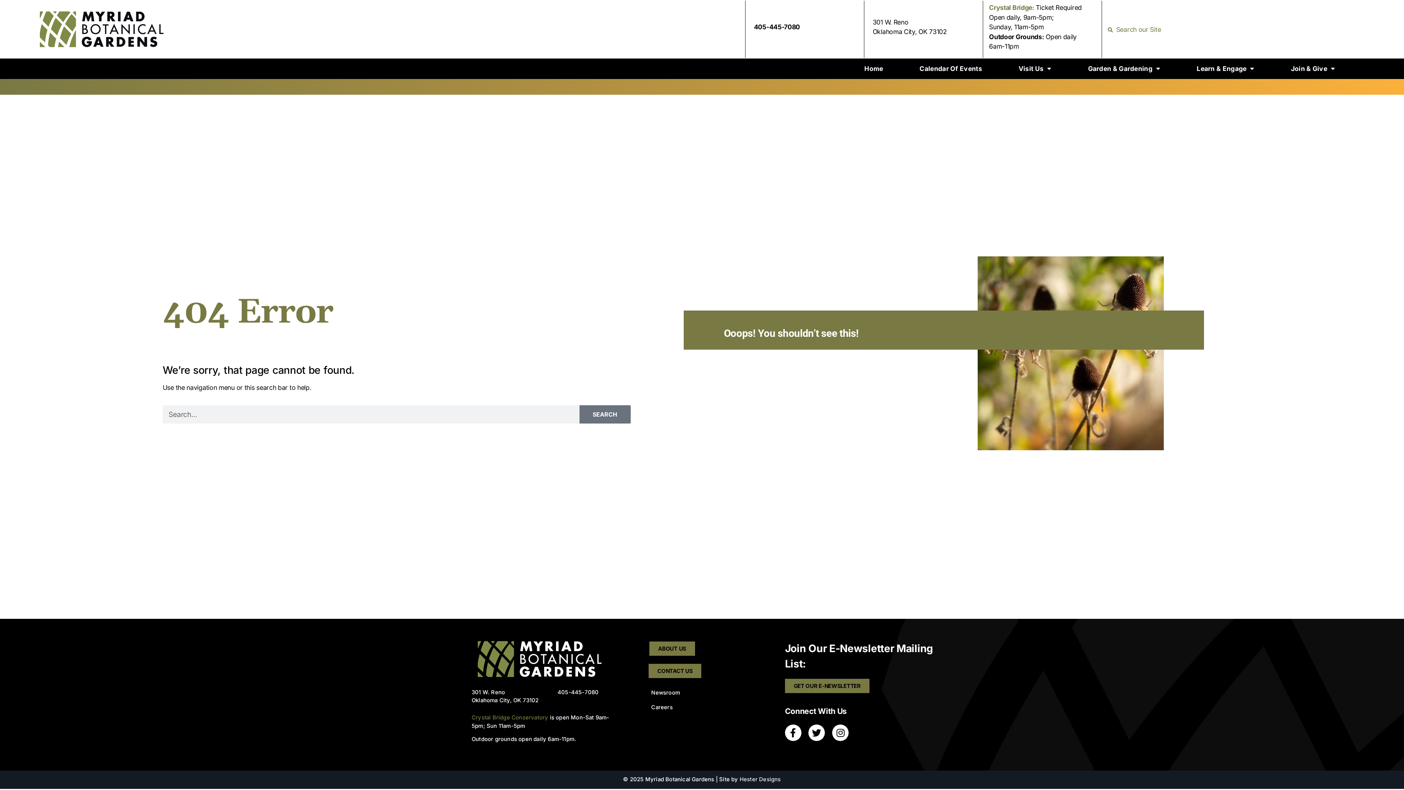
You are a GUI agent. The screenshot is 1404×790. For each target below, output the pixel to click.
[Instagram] (840, 733)
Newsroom (665, 692)
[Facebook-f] (793, 733)
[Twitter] (816, 733)
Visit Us (1031, 68)
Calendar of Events (951, 68)
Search (605, 414)
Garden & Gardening (1120, 68)
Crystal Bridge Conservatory (510, 717)
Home (873, 68)
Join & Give (1309, 68)
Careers (661, 707)
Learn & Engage (1221, 68)
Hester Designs (760, 779)
